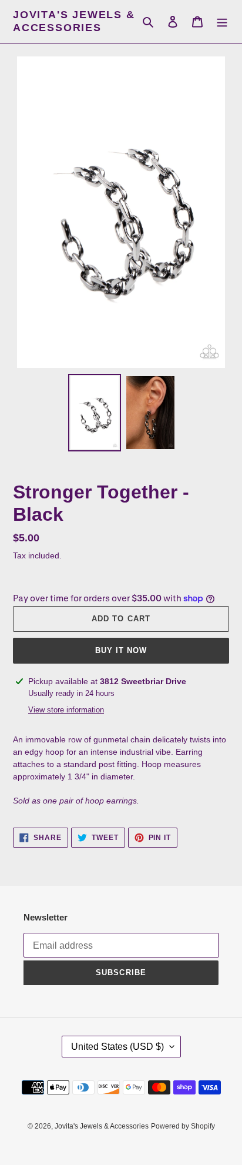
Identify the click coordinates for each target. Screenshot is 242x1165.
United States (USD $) (117, 1047)
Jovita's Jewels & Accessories (74, 21)
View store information (66, 709)
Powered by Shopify (183, 1126)
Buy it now (121, 650)
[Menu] (222, 21)
